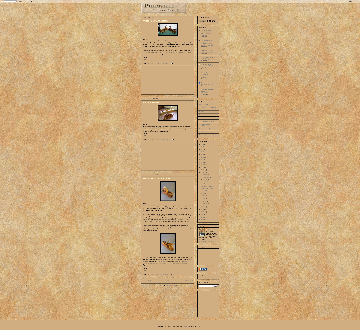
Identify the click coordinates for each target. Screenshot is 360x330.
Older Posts (189, 281)
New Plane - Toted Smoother (156, 178)
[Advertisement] (168, 80)
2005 (202, 219)
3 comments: (165, 63)
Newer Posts (147, 281)
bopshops (186, 326)
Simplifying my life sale (207, 52)
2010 (202, 207)
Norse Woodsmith (204, 118)
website (163, 261)
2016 (202, 159)
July (204, 193)
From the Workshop (207, 57)
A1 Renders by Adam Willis (208, 59)
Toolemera (202, 115)
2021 (202, 147)
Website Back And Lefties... (156, 21)
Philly (209, 229)
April (204, 198)
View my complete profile (206, 241)
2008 (202, 212)
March (205, 201)
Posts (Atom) (172, 286)
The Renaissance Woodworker (206, 41)
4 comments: (164, 274)
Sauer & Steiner (206, 64)
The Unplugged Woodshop (206, 31)
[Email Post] (172, 63)
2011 (202, 172)
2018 (202, 154)
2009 (202, 209)
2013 (202, 167)
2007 (202, 214)
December (206, 174)
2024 (202, 144)
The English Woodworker (205, 73)
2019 (202, 152)
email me (182, 130)
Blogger (199, 326)
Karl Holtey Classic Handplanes (204, 124)
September (206, 177)
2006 (202, 217)
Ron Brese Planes (204, 132)
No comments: (165, 139)
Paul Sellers (202, 112)
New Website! (204, 92)
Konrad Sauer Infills (205, 128)
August (205, 179)
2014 (202, 164)
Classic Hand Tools (204, 104)
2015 (202, 162)
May (204, 196)
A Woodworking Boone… (207, 84)
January (205, 203)
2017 (202, 157)
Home (168, 281)
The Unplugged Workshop (206, 121)
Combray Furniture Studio (206, 135)
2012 (202, 170)
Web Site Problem (151, 102)
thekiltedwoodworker (207, 83)
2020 (202, 149)
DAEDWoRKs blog (207, 50)
